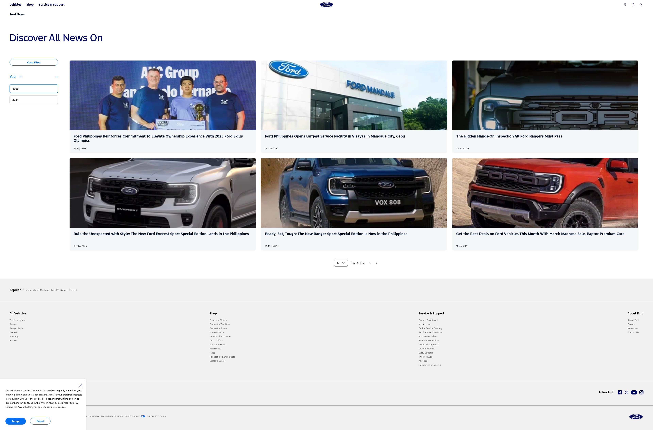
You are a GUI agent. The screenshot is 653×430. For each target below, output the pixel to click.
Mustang (14, 336)
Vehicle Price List (218, 344)
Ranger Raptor (17, 328)
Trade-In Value (217, 332)
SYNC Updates (426, 352)
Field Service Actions (429, 340)
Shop (30, 4)
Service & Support (51, 4)
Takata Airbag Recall (429, 344)
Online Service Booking (430, 328)
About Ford (633, 320)
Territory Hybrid (18, 320)
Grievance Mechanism (430, 365)
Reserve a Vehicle (218, 320)
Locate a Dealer (217, 361)
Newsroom (633, 328)
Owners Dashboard (428, 320)
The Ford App (425, 357)
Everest (13, 332)
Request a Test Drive (220, 324)
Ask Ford (423, 361)
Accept (16, 421)
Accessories (215, 348)
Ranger (13, 324)
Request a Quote (218, 328)
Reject (40, 421)
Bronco (13, 340)
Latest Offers (216, 340)
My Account (425, 324)
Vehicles (15, 4)
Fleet (212, 352)
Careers (631, 324)
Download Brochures (220, 336)
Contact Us (633, 332)
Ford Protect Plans (428, 336)
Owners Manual (427, 348)
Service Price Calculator (430, 332)
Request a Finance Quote (222, 357)
